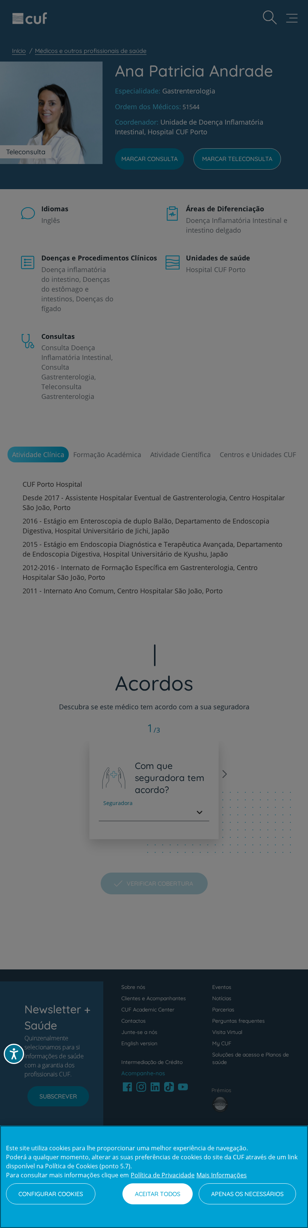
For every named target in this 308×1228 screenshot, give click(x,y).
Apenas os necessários (247, 1194)
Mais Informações (221, 1175)
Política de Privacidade (163, 1175)
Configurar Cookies (50, 1194)
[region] (154, 1177)
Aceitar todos (157, 1194)
